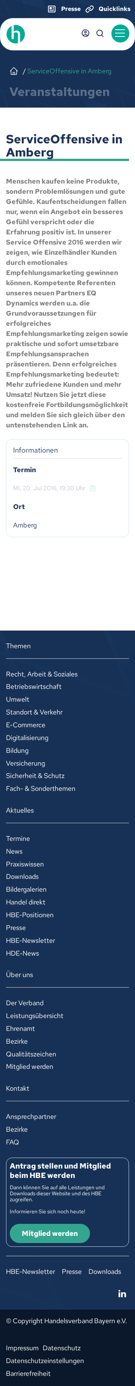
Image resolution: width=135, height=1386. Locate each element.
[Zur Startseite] (32, 34)
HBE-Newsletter (30, 940)
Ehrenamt (20, 1028)
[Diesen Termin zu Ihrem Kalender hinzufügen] (93, 488)
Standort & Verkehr (34, 712)
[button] (120, 33)
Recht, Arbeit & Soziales (42, 674)
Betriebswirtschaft (34, 686)
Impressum (22, 1347)
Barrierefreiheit (28, 1373)
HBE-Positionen (30, 914)
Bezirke (17, 1041)
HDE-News (22, 953)
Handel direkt (25, 902)
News (14, 851)
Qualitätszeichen (31, 1054)
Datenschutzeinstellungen (45, 1360)
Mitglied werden (29, 1066)
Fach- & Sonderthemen (40, 788)
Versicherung (25, 763)
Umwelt (17, 699)
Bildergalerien (26, 889)
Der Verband (25, 1002)
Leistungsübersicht (34, 1015)
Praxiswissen (25, 864)
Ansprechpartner (31, 1116)
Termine (18, 838)
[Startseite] (13, 71)
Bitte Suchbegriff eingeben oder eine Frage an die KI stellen (100, 33)
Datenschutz (62, 1347)
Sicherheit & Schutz (35, 775)
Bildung (17, 750)
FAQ (12, 1142)
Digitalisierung (27, 737)
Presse (16, 927)
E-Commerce (25, 724)
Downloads (22, 876)
